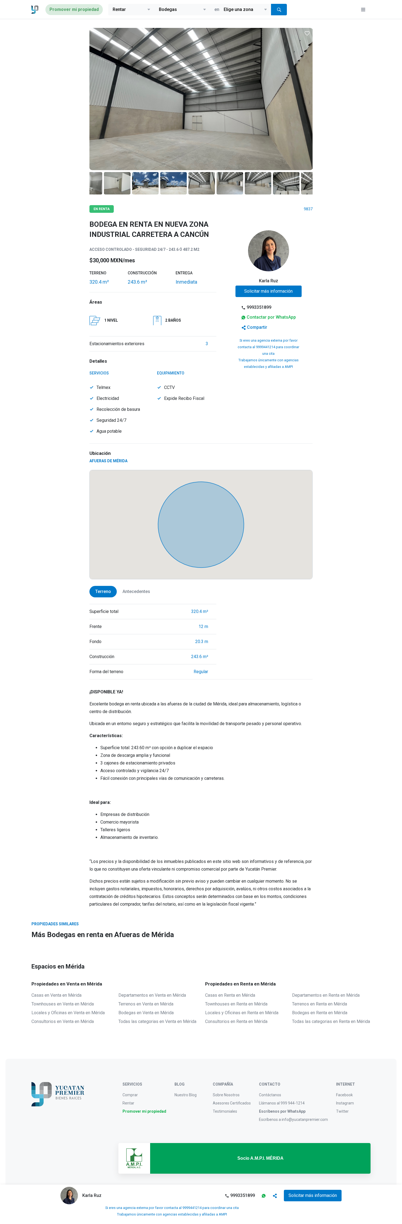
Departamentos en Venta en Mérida (152, 995)
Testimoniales (225, 1111)
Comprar (130, 1095)
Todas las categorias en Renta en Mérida (331, 1021)
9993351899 (259, 307)
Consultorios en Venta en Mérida (62, 1021)
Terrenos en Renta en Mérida (319, 1004)
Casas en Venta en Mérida (56, 995)
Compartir (257, 327)
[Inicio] (35, 9)
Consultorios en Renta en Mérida (236, 1021)
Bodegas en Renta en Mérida (319, 1012)
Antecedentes (136, 591)
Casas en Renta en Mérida (230, 995)
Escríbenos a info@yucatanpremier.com (293, 1119)
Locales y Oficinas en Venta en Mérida (68, 1012)
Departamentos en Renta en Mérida (326, 995)
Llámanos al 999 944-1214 (282, 1103)
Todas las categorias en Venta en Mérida (157, 1021)
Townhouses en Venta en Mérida (62, 1004)
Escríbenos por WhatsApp (282, 1111)
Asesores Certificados (232, 1103)
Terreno (103, 591)
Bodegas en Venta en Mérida (146, 1012)
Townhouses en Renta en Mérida (236, 1004)
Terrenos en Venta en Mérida (145, 1004)
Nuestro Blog (185, 1095)
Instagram (345, 1103)
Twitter (342, 1111)
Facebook (344, 1095)
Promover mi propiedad (74, 9)
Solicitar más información (268, 291)
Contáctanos (270, 1095)
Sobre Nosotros (226, 1095)
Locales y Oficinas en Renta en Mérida (241, 1012)
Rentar (128, 1103)
